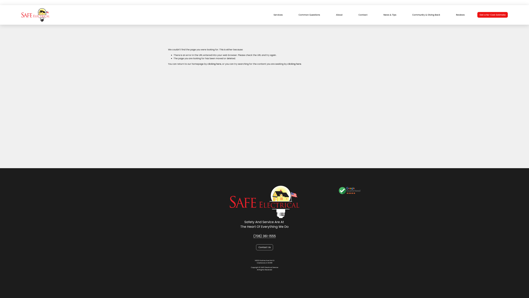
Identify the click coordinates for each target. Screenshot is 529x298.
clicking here (214, 64)
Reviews (460, 14)
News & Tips (389, 14)
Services (278, 14)
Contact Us (264, 247)
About (339, 14)
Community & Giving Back (426, 14)
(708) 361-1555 (264, 236)
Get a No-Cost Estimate (493, 14)
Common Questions (309, 14)
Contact (363, 14)
